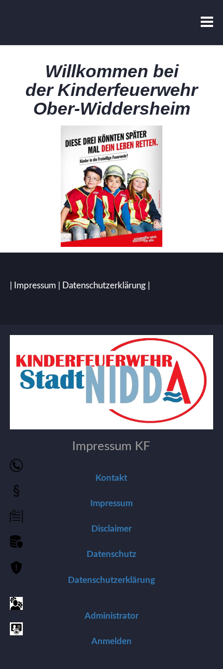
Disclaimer (111, 528)
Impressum (35, 285)
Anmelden (111, 641)
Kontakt (111, 477)
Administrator (111, 615)
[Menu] (207, 22)
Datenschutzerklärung (104, 285)
